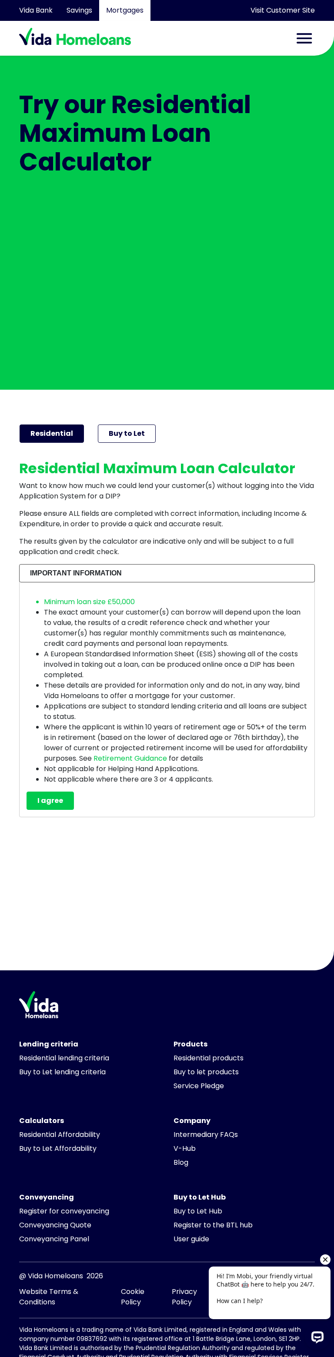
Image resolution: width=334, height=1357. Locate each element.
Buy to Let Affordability (58, 1148)
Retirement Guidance (130, 758)
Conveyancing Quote (55, 1225)
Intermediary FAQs (206, 1135)
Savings (79, 10)
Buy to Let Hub (198, 1211)
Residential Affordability (59, 1135)
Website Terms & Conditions (48, 1297)
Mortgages (125, 10)
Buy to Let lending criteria (62, 1072)
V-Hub (185, 1148)
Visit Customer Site (282, 10)
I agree (50, 800)
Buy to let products (206, 1072)
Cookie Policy (132, 1297)
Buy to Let (127, 433)
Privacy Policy (184, 1297)
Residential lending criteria (64, 1058)
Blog (181, 1162)
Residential (51, 433)
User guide (191, 1239)
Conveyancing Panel (54, 1239)
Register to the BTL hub (213, 1225)
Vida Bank (36, 10)
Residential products (209, 1058)
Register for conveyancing (64, 1211)
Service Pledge (199, 1086)
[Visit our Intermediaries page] (38, 1011)
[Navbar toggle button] (304, 38)
